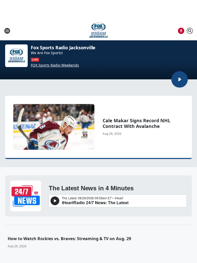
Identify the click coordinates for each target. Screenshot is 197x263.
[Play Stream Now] (179, 79)
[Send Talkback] (181, 31)
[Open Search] (190, 31)
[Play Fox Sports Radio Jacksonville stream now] (16, 55)
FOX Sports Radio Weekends (55, 65)
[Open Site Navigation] (7, 31)
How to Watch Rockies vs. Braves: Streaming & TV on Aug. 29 (69, 238)
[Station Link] (98, 30)
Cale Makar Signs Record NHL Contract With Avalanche (136, 123)
